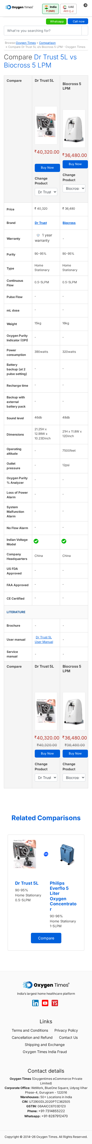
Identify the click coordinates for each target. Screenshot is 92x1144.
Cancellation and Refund (32, 1037)
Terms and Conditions (30, 1030)
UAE (68, 8)
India (51, 8)
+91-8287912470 (54, 1116)
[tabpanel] (46, 893)
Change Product (41, 180)
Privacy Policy (66, 1030)
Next (87, 894)
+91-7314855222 (51, 1111)
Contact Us (68, 1037)
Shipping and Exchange (45, 1044)
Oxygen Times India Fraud (45, 1051)
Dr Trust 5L (27, 883)
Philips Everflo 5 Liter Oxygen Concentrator (63, 896)
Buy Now (47, 167)
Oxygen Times (26, 43)
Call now (79, 21)
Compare (46, 938)
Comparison (47, 43)
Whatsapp (57, 21)
